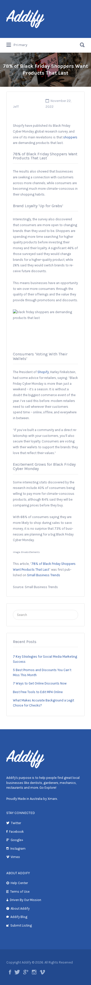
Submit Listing (21, 925)
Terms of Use (20, 891)
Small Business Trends (43, 575)
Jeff (16, 107)
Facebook (16, 831)
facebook (10, 972)
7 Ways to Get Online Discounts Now (39, 683)
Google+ (17, 840)
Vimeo (15, 857)
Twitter (16, 823)
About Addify (20, 908)
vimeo (42, 972)
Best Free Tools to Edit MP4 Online (38, 692)
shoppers (70, 137)
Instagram (18, 848)
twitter (17, 972)
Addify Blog (18, 917)
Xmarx (52, 799)
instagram (34, 972)
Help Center (19, 883)
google (26, 972)
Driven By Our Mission (25, 900)
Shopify (43, 372)
